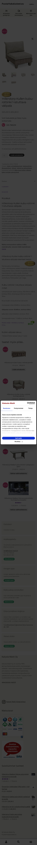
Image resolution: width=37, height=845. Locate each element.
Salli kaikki (18, 438)
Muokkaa (17, 441)
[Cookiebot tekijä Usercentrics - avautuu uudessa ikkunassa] (27, 403)
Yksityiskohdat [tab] (18, 408)
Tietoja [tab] (30, 408)
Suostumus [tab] (6, 408)
